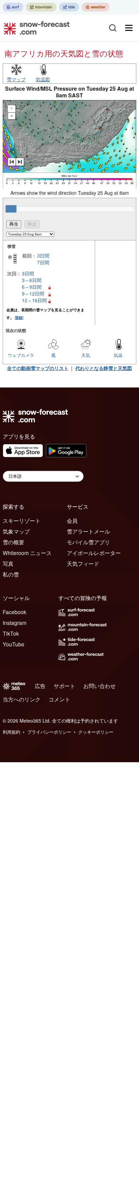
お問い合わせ (99, 686)
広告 (40, 686)
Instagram (14, 623)
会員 (72, 520)
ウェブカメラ (21, 355)
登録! (19, 317)
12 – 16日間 (34, 300)
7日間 (43, 262)
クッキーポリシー (95, 732)
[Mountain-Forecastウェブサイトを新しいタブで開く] (41, 7)
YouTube (13, 644)
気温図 (43, 79)
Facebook (14, 612)
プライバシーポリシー (49, 732)
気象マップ (16, 531)
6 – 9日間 (31, 286)
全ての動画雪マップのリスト (37, 368)
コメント (59, 699)
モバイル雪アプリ (88, 542)
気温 (118, 355)
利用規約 (11, 732)
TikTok (11, 633)
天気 (85, 355)
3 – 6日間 (31, 280)
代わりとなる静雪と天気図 (103, 368)
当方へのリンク (21, 699)
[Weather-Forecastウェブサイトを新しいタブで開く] (96, 7)
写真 (8, 563)
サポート (64, 686)
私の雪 (11, 574)
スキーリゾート (21, 520)
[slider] (11, 209)
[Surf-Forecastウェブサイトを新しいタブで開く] (13, 7)
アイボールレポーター (94, 553)
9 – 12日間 (33, 293)
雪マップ (16, 79)
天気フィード (83, 563)
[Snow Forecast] (34, 28)
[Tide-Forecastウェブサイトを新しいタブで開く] (69, 7)
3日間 (43, 255)
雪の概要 (13, 542)
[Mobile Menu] (129, 28)
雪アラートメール (88, 531)
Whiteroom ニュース (27, 553)
